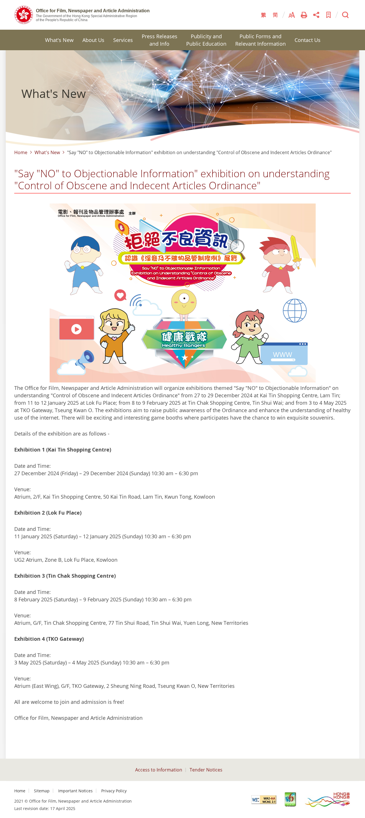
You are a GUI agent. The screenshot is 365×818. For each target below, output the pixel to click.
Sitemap (42, 790)
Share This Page (316, 14)
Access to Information (158, 770)
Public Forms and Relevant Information (260, 40)
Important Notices (75, 790)
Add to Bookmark (328, 14)
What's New (59, 40)
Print (304, 14)
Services (123, 40)
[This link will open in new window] (263, 799)
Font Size (291, 14)
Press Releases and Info (159, 40)
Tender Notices (206, 770)
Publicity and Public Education (206, 40)
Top (358, 811)
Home (20, 152)
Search (345, 14)
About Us (93, 40)
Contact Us (308, 40)
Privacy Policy (114, 790)
